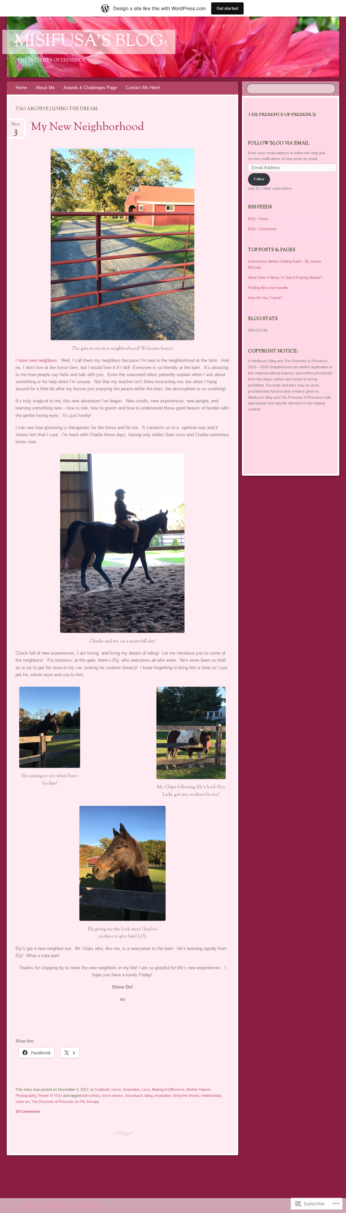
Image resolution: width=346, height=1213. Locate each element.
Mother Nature (198, 1089)
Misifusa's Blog (89, 42)
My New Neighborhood (87, 127)
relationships (211, 1095)
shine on (22, 1102)
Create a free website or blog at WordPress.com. (62, 1206)
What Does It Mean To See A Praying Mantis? (285, 277)
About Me (45, 87)
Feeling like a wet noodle (268, 288)
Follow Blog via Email (278, 143)
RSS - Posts (258, 219)
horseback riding (139, 1095)
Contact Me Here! (143, 87)
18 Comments (28, 1111)
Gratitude (101, 1089)
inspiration (163, 1095)
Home (21, 87)
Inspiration (131, 1089)
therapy (92, 1102)
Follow (259, 179)
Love (146, 1089)
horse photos (112, 1095)
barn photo (91, 1095)
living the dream (186, 1095)
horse (116, 1089)
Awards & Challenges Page (90, 87)
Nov (15, 126)
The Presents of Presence (282, 115)
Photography (26, 1095)
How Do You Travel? (265, 298)
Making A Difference (168, 1089)
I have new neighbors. (37, 360)
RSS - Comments (262, 229)
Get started (227, 8)
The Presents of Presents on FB (57, 1102)
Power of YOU (50, 1095)
